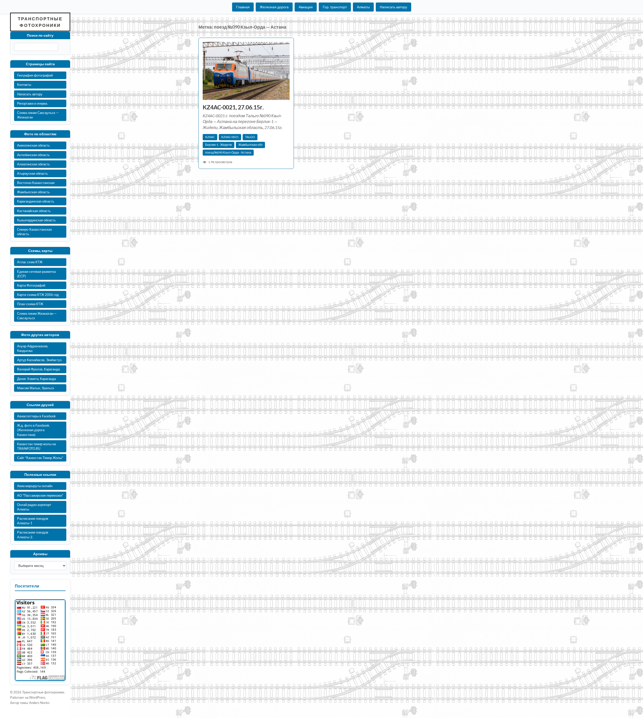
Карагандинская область (35, 201)
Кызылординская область (36, 220)
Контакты (24, 85)
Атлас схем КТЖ (29, 262)
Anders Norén (39, 703)
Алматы (363, 7)
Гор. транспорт (335, 7)
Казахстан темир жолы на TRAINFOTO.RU (36, 446)
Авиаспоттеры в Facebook (36, 416)
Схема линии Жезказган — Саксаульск (37, 315)
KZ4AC (210, 137)
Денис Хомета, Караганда (36, 379)
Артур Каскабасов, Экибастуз (39, 360)
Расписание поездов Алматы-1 (32, 520)
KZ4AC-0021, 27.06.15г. (233, 107)
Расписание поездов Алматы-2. (32, 534)
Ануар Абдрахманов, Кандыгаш (32, 348)
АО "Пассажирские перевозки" (40, 495)
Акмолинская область (33, 145)
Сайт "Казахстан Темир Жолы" (40, 458)
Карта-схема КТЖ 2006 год (38, 295)
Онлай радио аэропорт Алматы (34, 507)
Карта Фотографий (31, 285)
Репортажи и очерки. (32, 103)
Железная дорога (274, 7)
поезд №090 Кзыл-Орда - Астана (228, 152)
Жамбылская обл (250, 145)
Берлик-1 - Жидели (218, 145)
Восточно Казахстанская (36, 183)
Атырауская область (32, 173)
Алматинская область (33, 164)
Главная (243, 7)
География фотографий (35, 75)
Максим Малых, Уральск (35, 388)
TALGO (250, 137)
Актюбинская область (33, 155)
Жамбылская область (33, 192)
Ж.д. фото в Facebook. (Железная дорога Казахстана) (33, 429)
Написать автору (393, 7)
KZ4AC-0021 (230, 137)
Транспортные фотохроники (40, 22)
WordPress (37, 697)
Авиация (306, 7)
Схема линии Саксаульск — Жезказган (38, 115)
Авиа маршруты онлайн (34, 486)
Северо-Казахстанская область (34, 231)
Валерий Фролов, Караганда (38, 369)
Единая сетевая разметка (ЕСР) (36, 274)
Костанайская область (34, 211)
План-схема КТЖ (30, 304)
